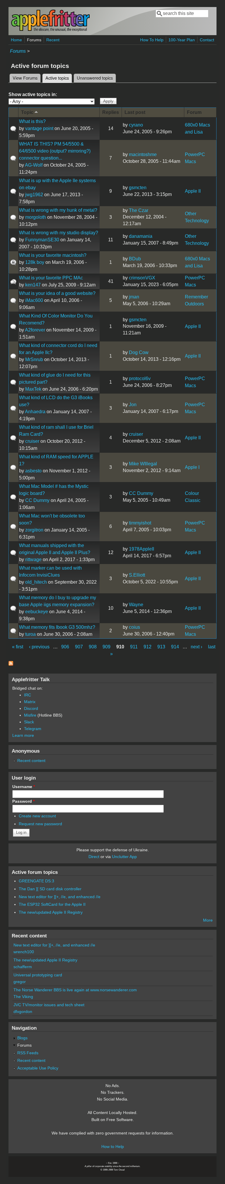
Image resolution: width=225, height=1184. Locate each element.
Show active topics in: (32, 94)
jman (134, 296)
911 (134, 646)
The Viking (23, 996)
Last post (135, 112)
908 (93, 646)
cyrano (136, 124)
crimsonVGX (142, 277)
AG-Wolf (33, 165)
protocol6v (140, 378)
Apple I (192, 467)
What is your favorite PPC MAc (51, 277)
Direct (93, 856)
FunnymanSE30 (42, 239)
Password (23, 801)
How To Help (151, 39)
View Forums (25, 78)
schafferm (22, 966)
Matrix (29, 701)
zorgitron (34, 529)
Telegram (32, 728)
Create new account (37, 816)
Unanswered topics (95, 78)
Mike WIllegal (143, 463)
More (208, 920)
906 (65, 646)
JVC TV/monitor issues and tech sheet (48, 1004)
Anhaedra (35, 411)
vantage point (39, 128)
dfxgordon (22, 1011)
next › (196, 646)
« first (17, 646)
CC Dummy (37, 500)
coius (134, 627)
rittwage (33, 559)
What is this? (32, 121)
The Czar (138, 210)
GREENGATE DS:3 (36, 881)
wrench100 (23, 951)
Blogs (22, 1038)
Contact (207, 39)
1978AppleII (141, 548)
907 (79, 646)
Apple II (193, 191)
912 (147, 646)
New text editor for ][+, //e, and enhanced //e (59, 896)
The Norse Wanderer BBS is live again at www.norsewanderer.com (75, 989)
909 (106, 646)
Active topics (58, 78)
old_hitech (36, 582)
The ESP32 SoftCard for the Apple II (52, 904)
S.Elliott (137, 575)
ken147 (33, 284)
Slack (29, 722)
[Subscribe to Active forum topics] (10, 664)
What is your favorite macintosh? (52, 255)
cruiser (32, 441)
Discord (31, 708)
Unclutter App (124, 856)
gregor (19, 981)
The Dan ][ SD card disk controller (50, 888)
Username (23, 786)
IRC (27, 695)
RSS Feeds (27, 1052)
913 (161, 646)
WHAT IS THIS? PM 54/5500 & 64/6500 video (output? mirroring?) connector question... (55, 150)
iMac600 (34, 300)
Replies (110, 112)
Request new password (40, 823)
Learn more (23, 735)
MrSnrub (34, 359)
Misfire (30, 715)
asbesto (33, 470)
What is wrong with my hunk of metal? (58, 210)
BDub (135, 258)
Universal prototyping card (37, 975)
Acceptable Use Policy (37, 1068)
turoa (30, 634)
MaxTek (33, 389)
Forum (194, 112)
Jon (133, 404)
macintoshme (143, 154)
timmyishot (140, 522)
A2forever (35, 329)
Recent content (31, 760)
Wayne (136, 604)
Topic (27, 112)
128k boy (34, 262)
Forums (34, 39)
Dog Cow (139, 352)
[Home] (50, 30)
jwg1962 (34, 194)
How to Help (112, 1146)
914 (175, 646)
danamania (140, 236)
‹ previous (39, 646)
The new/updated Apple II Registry (51, 912)
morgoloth (35, 217)
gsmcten (137, 187)
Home (16, 39)
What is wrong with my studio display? (58, 232)
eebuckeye (36, 611)
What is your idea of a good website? (57, 293)
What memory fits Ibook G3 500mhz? (57, 627)
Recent (52, 39)
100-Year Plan (181, 39)
